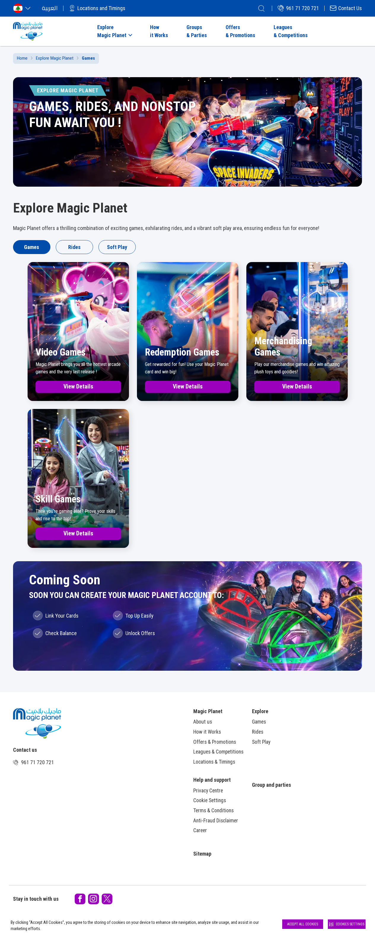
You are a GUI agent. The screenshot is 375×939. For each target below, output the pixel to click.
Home (22, 58)
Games (31, 247)
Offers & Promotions (214, 742)
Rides (74, 247)
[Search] (261, 8)
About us (202, 722)
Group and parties (271, 785)
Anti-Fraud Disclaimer (215, 821)
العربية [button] (50, 8)
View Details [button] (78, 386)
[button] (114, 31)
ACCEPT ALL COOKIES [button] (302, 924)
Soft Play (117, 247)
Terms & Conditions (213, 810)
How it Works (207, 732)
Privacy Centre (208, 791)
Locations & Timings (214, 762)
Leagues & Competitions (218, 752)
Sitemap (202, 854)
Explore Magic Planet (55, 58)
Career (200, 830)
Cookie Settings (209, 800)
